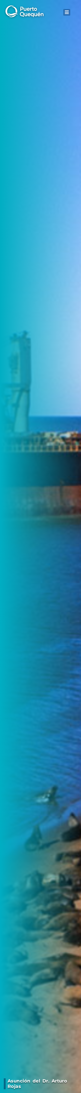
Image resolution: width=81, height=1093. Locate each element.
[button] (66, 12)
